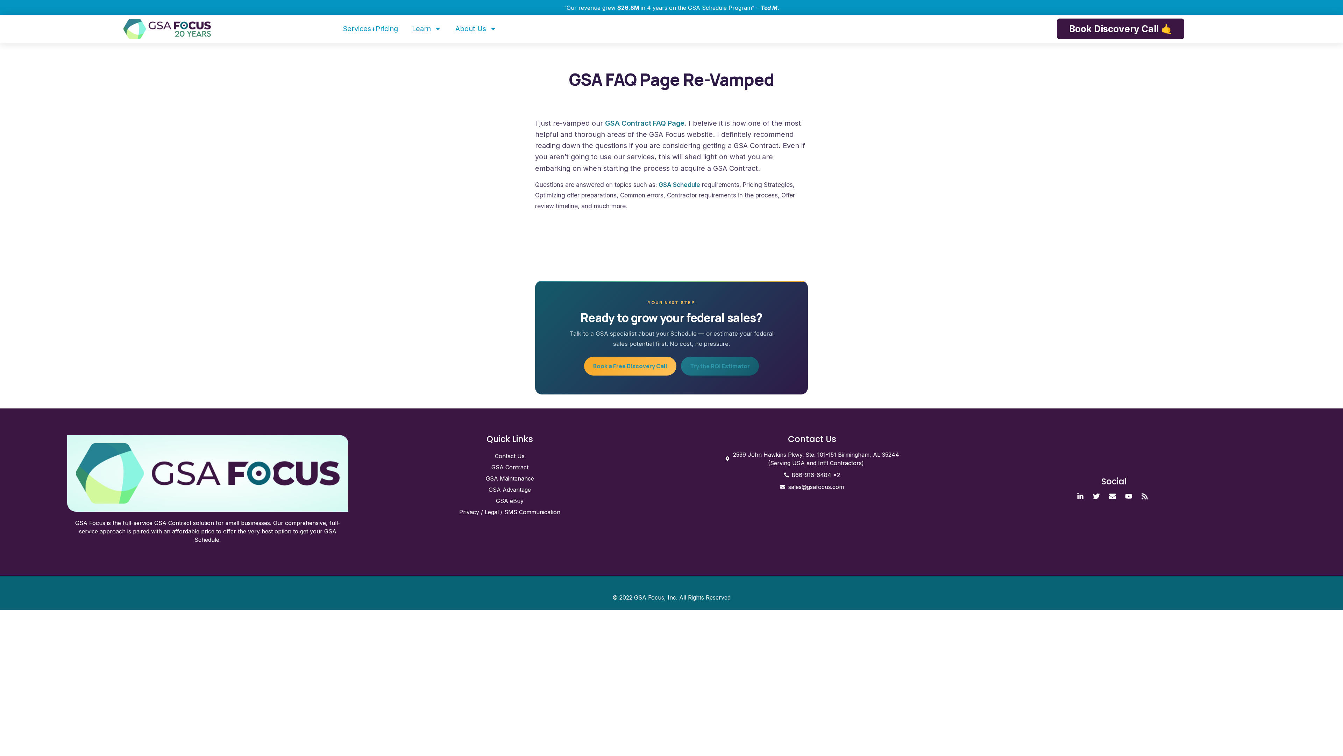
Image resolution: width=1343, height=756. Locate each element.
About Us (470, 28)
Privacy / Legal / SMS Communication (509, 512)
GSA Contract (509, 467)
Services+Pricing (370, 28)
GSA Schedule (679, 184)
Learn (421, 28)
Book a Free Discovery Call (630, 366)
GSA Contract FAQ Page (644, 123)
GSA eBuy (510, 500)
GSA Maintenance (510, 478)
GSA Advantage (510, 489)
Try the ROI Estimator (720, 366)
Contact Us (510, 456)
